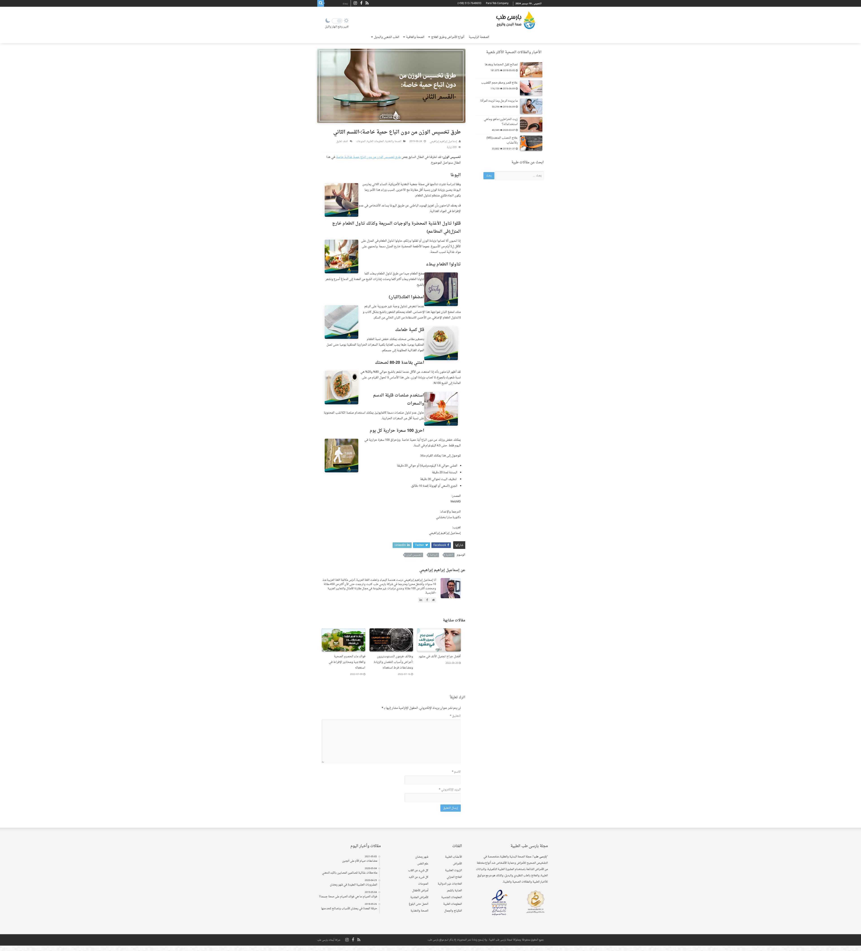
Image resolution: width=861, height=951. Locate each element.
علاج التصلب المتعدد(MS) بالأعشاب (502, 140)
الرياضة (433, 555)
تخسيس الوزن (414, 555)
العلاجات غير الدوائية (450, 883)
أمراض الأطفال (420, 890)
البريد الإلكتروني (450, 789)
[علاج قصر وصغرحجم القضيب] (531, 88)
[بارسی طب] (516, 20)
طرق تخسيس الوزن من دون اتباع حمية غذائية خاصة (368, 157)
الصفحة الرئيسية (479, 37)
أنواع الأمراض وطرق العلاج (447, 37)
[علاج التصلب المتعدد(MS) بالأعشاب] (531, 143)
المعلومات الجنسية (451, 897)
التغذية (449, 555)
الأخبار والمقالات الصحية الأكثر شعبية (513, 52)
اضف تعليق (342, 141)
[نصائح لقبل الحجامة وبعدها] (531, 69)
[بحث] (320, 3)
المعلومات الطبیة (375, 141)
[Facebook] (361, 3)
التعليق (455, 716)
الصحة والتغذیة (393, 141)
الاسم (456, 772)
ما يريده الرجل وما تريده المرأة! (499, 101)
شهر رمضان (421, 857)
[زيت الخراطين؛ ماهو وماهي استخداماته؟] (531, 124)
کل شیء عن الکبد (418, 877)
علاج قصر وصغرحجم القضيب (499, 82)
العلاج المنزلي (454, 877)
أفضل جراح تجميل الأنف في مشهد (440, 656)
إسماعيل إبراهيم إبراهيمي (443, 141)
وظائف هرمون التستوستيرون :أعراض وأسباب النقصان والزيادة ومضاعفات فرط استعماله (393, 662)
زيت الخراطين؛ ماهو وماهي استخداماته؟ (501, 121)
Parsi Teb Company (497, 3)
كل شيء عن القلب (418, 870)
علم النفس (422, 863)
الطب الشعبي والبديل (386, 37)
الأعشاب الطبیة (453, 857)
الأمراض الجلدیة (419, 897)
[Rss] (367, 3)
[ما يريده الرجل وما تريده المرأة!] (531, 106)
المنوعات (360, 141)
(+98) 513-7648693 (469, 3)
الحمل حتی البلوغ (418, 904)
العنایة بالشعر (454, 890)
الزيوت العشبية (453, 870)
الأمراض (457, 863)
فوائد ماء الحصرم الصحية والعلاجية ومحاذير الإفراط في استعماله (347, 662)
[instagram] (355, 3)
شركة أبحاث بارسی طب (328, 940)
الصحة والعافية (415, 37)
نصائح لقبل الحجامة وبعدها (501, 64)
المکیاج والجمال (453, 910)
